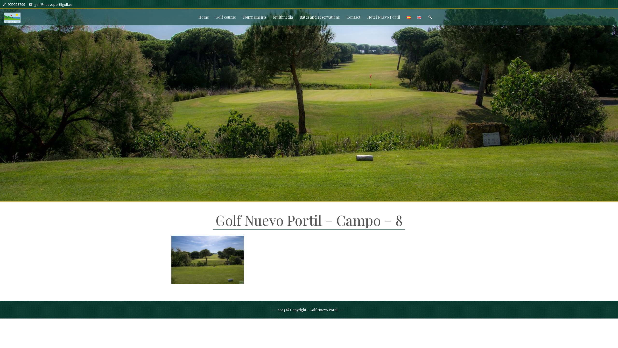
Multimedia (283, 17)
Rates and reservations (320, 17)
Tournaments (254, 17)
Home (203, 17)
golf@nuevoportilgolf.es (53, 4)
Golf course (226, 17)
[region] (309, 100)
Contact (353, 17)
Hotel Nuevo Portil (383, 17)
